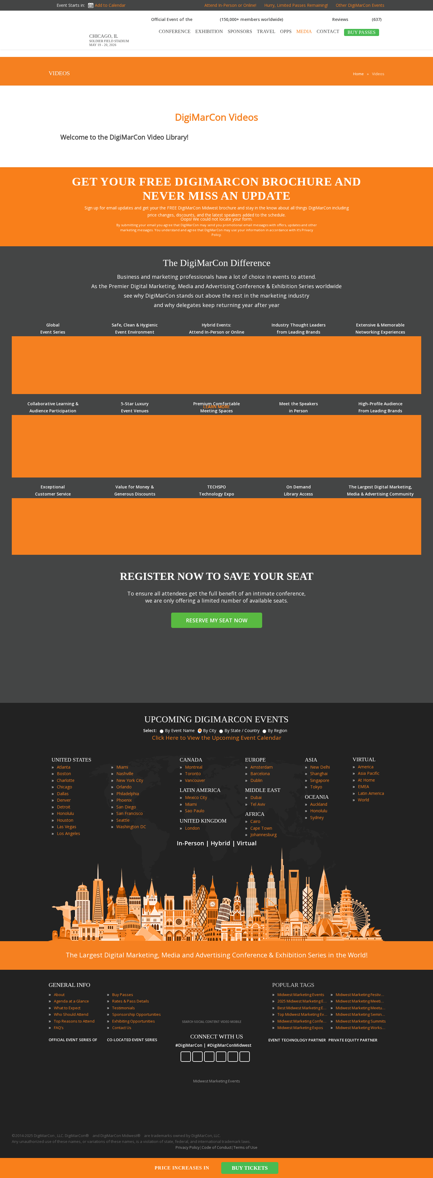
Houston (65, 820)
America (365, 767)
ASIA (311, 760)
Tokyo (316, 787)
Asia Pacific (368, 773)
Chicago (64, 787)
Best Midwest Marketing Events (302, 1007)
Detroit (63, 807)
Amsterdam (261, 767)
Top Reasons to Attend (74, 1021)
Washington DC (131, 826)
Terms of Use (245, 1147)
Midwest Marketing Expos (300, 1027)
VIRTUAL (364, 759)
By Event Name (180, 730)
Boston (64, 773)
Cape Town (261, 828)
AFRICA (255, 814)
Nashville (124, 773)
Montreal (193, 767)
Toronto (193, 773)
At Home (366, 780)
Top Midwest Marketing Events (302, 1014)
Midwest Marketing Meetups (361, 1007)
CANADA (191, 760)
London (192, 828)
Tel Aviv (257, 804)
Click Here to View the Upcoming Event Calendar (216, 737)
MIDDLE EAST (262, 790)
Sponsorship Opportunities (136, 1014)
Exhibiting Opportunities (133, 1021)
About (59, 994)
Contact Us (121, 1027)
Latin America (371, 793)
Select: (150, 730)
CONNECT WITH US (216, 1036)
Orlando (124, 787)
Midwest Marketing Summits (361, 1021)
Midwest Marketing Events (300, 994)
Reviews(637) (356, 19)
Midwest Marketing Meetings (361, 1001)
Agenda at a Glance (71, 1001)
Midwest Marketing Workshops (361, 1027)
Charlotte (66, 780)
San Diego (126, 807)
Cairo (255, 821)
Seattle (123, 820)
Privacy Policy (188, 1147)
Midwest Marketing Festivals (361, 994)
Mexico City (196, 797)
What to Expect (67, 1007)
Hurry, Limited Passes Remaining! (296, 5)
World (363, 800)
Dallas (63, 793)
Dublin (256, 780)
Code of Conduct (217, 1147)
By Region (277, 730)
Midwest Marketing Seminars (361, 1014)
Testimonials (123, 1007)
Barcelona (260, 773)
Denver (64, 800)
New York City (129, 780)
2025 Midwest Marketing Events (302, 1001)
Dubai (256, 797)
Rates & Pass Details (130, 1001)
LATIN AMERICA (200, 790)
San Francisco (129, 813)
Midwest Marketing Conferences (302, 1021)
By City (209, 730)
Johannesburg (263, 834)
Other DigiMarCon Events (360, 5)
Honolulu (65, 813)
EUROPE (255, 760)
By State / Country (242, 730)
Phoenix (124, 800)
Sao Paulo (194, 810)
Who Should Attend (71, 1014)
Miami (122, 767)
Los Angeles (68, 833)
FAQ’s (59, 1027)
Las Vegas (66, 826)
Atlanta (63, 767)
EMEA (363, 786)
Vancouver (195, 780)
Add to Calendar (110, 5)
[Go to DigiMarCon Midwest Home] (67, 47)
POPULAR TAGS (293, 985)
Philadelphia (127, 793)
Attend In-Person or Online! (230, 5)
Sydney (317, 817)
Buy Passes (122, 994)
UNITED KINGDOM (203, 821)
